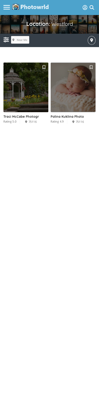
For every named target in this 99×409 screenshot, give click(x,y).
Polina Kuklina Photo (67, 116)
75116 (33, 122)
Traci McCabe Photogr (21, 116)
